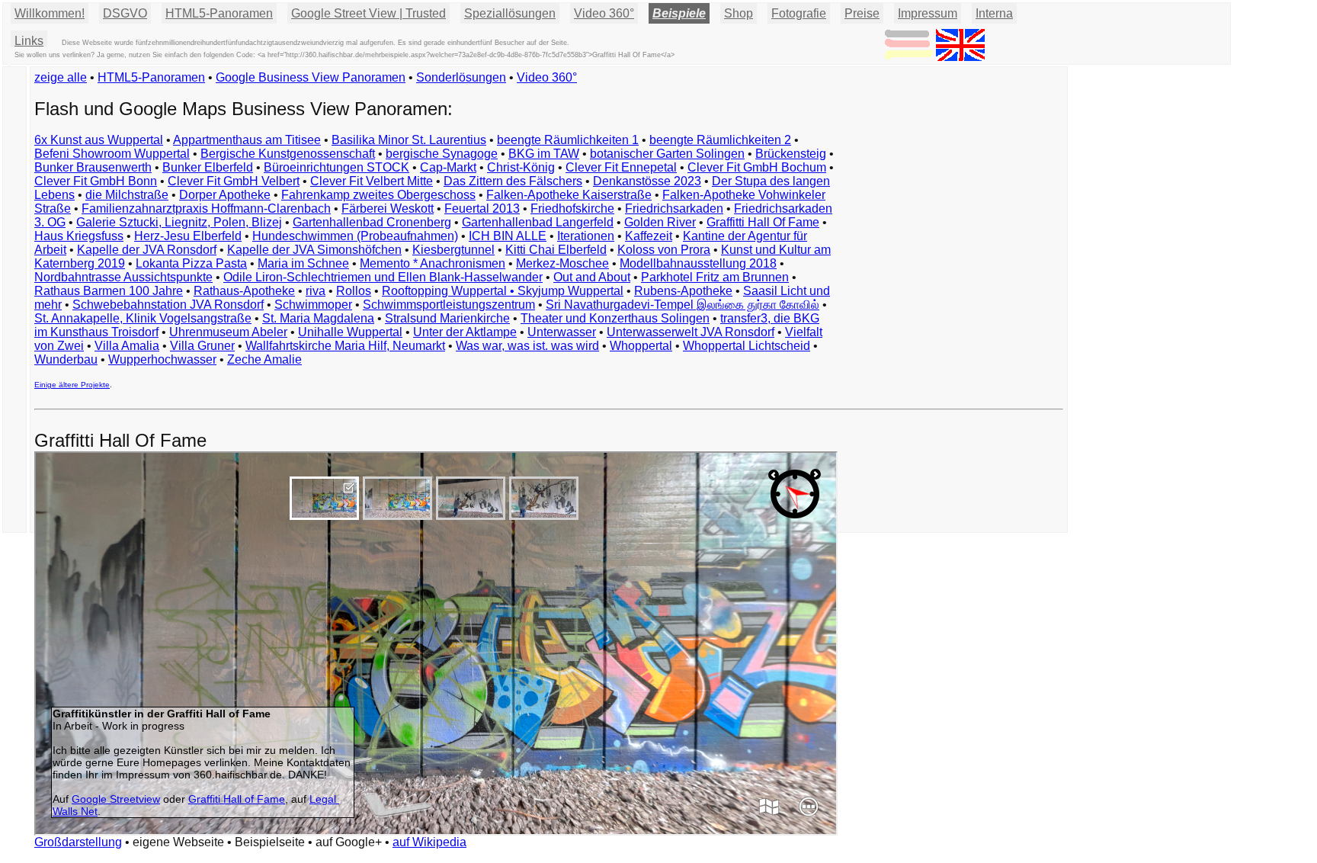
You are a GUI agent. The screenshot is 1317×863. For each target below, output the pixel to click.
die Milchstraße (126, 194)
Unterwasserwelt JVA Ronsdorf (690, 332)
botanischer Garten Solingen (667, 153)
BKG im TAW (543, 153)
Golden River (660, 222)
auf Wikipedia (429, 842)
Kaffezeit (648, 235)
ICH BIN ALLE (507, 235)
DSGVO (125, 13)
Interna (994, 13)
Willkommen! (49, 13)
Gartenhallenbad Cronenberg (372, 222)
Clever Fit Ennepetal (621, 167)
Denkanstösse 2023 (647, 181)
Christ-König (521, 167)
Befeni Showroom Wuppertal (112, 153)
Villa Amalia (127, 345)
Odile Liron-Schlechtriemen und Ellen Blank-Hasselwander (383, 277)
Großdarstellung (78, 842)
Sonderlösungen (461, 77)
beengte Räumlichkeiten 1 (568, 139)
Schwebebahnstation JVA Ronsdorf (168, 304)
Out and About (591, 277)
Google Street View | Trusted (368, 13)
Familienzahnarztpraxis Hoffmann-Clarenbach (206, 208)
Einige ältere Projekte (72, 384)
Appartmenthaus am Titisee (247, 139)
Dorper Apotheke (225, 194)
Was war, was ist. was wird (527, 345)
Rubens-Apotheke (683, 290)
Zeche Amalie (264, 359)
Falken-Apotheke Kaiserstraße (569, 194)
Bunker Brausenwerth (93, 167)
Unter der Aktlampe (465, 332)
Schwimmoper (313, 304)
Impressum (927, 13)
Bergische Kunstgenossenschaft (287, 153)
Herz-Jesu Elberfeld (188, 235)
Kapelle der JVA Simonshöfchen (314, 249)
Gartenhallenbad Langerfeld (538, 222)
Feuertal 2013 (482, 208)
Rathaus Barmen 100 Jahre (108, 290)
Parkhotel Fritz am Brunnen (715, 277)
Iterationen (585, 235)
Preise (862, 13)
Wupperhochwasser (162, 359)
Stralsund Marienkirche (447, 318)
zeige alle (60, 77)
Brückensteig (790, 153)
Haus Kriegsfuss (78, 235)
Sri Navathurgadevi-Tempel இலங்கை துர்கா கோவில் (682, 304)
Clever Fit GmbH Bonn (95, 181)
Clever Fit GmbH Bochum (756, 167)
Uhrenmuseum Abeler (228, 332)
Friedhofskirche (572, 208)
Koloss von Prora (663, 249)
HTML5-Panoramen (219, 13)
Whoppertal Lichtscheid (746, 345)
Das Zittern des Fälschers (513, 181)
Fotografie (798, 13)
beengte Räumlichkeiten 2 (720, 139)
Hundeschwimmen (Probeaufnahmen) (355, 235)
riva (315, 290)
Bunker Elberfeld (207, 167)
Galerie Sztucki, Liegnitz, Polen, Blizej (179, 222)
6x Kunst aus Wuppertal (98, 139)
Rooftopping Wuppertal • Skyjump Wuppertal (502, 290)
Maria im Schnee (303, 263)
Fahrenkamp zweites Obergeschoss (378, 194)
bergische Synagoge (442, 153)
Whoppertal (641, 345)
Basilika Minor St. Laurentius (409, 139)
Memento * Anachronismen (432, 263)
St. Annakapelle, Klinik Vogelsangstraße (143, 318)
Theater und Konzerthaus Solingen (615, 318)
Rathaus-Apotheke (244, 290)
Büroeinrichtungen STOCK (336, 167)
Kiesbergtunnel (453, 249)
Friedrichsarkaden (674, 208)
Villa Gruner (202, 345)
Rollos (353, 290)
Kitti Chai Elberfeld (556, 249)
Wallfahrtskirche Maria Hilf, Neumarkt (345, 345)
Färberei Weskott (387, 208)
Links (28, 40)
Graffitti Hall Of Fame (763, 222)
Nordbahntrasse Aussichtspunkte (123, 277)
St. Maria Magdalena (318, 318)
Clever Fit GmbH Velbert (234, 181)
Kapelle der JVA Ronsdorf (146, 249)
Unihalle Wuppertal (350, 332)
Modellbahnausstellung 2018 (698, 263)
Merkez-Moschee (562, 263)
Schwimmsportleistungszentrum (449, 304)
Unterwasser (561, 332)
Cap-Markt (448, 167)
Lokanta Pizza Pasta (191, 263)
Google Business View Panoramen (310, 77)
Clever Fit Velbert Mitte (371, 181)
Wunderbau (66, 359)
